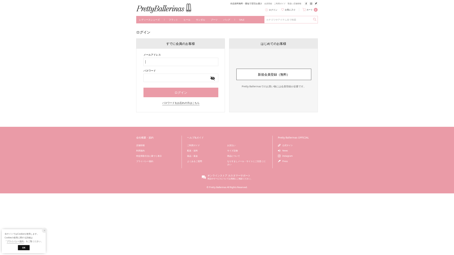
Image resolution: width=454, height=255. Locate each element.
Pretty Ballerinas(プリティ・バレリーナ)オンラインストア (166, 8)
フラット (173, 19)
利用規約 (140, 150)
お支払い (231, 145)
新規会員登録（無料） (274, 74)
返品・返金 (192, 155)
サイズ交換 (232, 150)
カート (311, 9)
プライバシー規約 (144, 161)
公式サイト (287, 145)
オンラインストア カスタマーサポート (228, 175)
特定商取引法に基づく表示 (149, 155)
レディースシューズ (149, 19)
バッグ (226, 19)
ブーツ (214, 19)
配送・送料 (192, 150)
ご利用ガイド (280, 3)
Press (285, 161)
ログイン (273, 10)
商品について (233, 155)
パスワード (149, 70)
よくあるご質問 (194, 161)
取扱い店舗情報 (294, 3)
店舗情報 (140, 145)
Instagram (287, 155)
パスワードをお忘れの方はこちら (181, 102)
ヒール (187, 19)
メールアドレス (152, 54)
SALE (241, 19)
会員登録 (268, 3)
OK (23, 247)
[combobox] (180, 62)
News (285, 150)
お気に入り (290, 9)
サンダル (200, 19)
